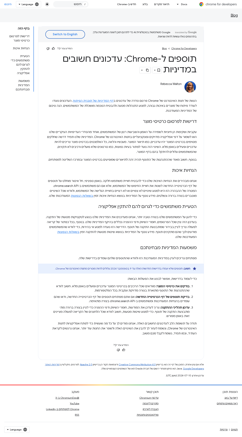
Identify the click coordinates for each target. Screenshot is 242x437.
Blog (234, 15)
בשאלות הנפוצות (82, 196)
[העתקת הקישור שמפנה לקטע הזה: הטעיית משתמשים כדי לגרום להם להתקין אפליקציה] (94, 207)
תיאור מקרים (161, 4)
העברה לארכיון (151, 409)
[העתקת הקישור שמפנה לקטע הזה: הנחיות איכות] (168, 171)
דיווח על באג (231, 397)
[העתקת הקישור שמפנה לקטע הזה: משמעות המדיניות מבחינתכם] (136, 248)
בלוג (145, 4)
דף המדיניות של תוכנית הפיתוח (93, 101)
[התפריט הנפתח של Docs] (177, 4)
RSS (77, 414)
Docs (184, 4)
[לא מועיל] (48, 48)
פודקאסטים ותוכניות (148, 414)
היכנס (8, 4)
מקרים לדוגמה (151, 403)
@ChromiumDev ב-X (67, 397)
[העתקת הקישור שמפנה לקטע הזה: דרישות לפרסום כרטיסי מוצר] (139, 122)
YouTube (74, 403)
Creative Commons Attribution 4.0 (137, 364)
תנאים (234, 429)
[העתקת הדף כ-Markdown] (147, 70)
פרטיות (224, 429)
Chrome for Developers (184, 48)
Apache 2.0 (86, 364)
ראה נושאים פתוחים (227, 403)
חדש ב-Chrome (126, 4)
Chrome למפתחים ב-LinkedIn (62, 409)
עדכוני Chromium (149, 397)
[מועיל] (53, 48)
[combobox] (71, 4)
